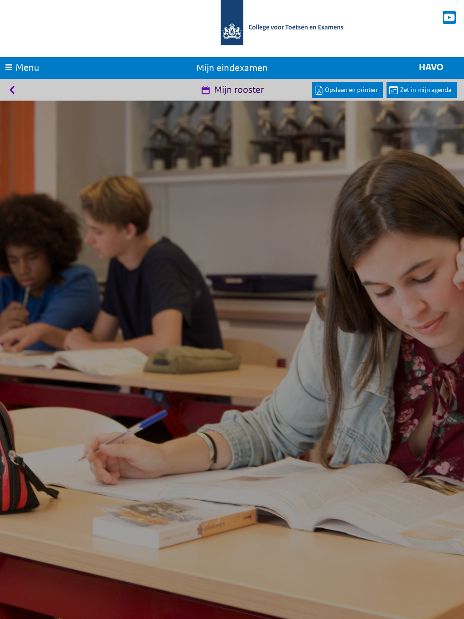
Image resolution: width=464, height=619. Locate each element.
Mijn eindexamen (232, 68)
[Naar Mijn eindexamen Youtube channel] (449, 17)
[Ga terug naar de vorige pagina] (11, 90)
